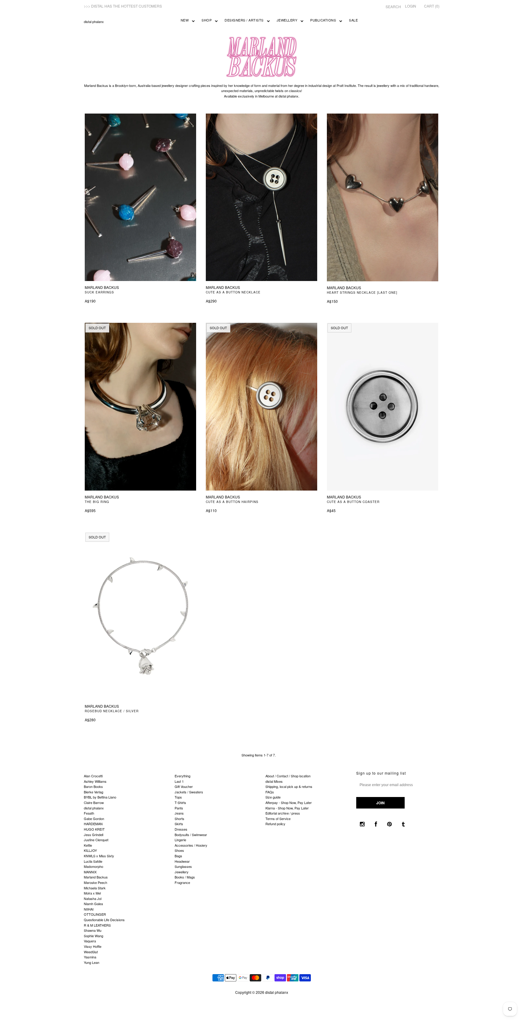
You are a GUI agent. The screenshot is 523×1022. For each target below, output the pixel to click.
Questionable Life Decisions (104, 919)
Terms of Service (278, 818)
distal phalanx (94, 21)
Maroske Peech (95, 882)
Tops (178, 797)
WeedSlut (91, 951)
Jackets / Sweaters (189, 791)
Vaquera (90, 940)
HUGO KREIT (94, 829)
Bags (178, 855)
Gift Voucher (184, 786)
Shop (207, 20)
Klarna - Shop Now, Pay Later (287, 807)
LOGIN (410, 5)
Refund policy (275, 823)
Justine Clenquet (96, 839)
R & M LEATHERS (97, 925)
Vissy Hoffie (92, 946)
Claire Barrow (94, 802)
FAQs (269, 791)
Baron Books (93, 786)
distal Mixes (274, 781)
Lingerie (180, 839)
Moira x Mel (92, 893)
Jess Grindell (93, 834)
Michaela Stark (95, 887)
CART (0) (431, 5)
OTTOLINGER (95, 914)
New (185, 20)
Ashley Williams (95, 781)
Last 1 (179, 781)
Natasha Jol (92, 898)
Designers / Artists (244, 20)
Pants (179, 807)
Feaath (89, 813)
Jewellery (287, 20)
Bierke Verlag (93, 791)
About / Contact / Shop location (288, 775)
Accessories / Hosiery (191, 845)
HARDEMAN (93, 823)
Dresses (181, 829)
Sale (353, 20)
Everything (182, 775)
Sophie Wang (93, 935)
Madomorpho (93, 866)
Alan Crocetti (93, 775)
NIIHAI (89, 909)
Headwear (182, 861)
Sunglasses (183, 866)
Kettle (88, 845)
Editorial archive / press (282, 813)
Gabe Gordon (94, 818)
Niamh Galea (93, 903)
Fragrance (182, 882)
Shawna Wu (92, 930)
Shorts (179, 818)
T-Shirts (180, 802)
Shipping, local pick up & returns (288, 786)
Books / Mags (185, 877)
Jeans (179, 813)
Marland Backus (96, 877)
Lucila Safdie (93, 861)
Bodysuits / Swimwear (191, 834)
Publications (323, 20)
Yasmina (90, 956)
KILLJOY (90, 850)
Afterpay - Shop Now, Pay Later (288, 802)
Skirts (179, 823)
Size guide (273, 797)
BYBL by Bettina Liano (100, 797)
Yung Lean (91, 962)
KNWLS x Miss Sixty (99, 855)
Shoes (179, 850)
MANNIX (90, 871)
